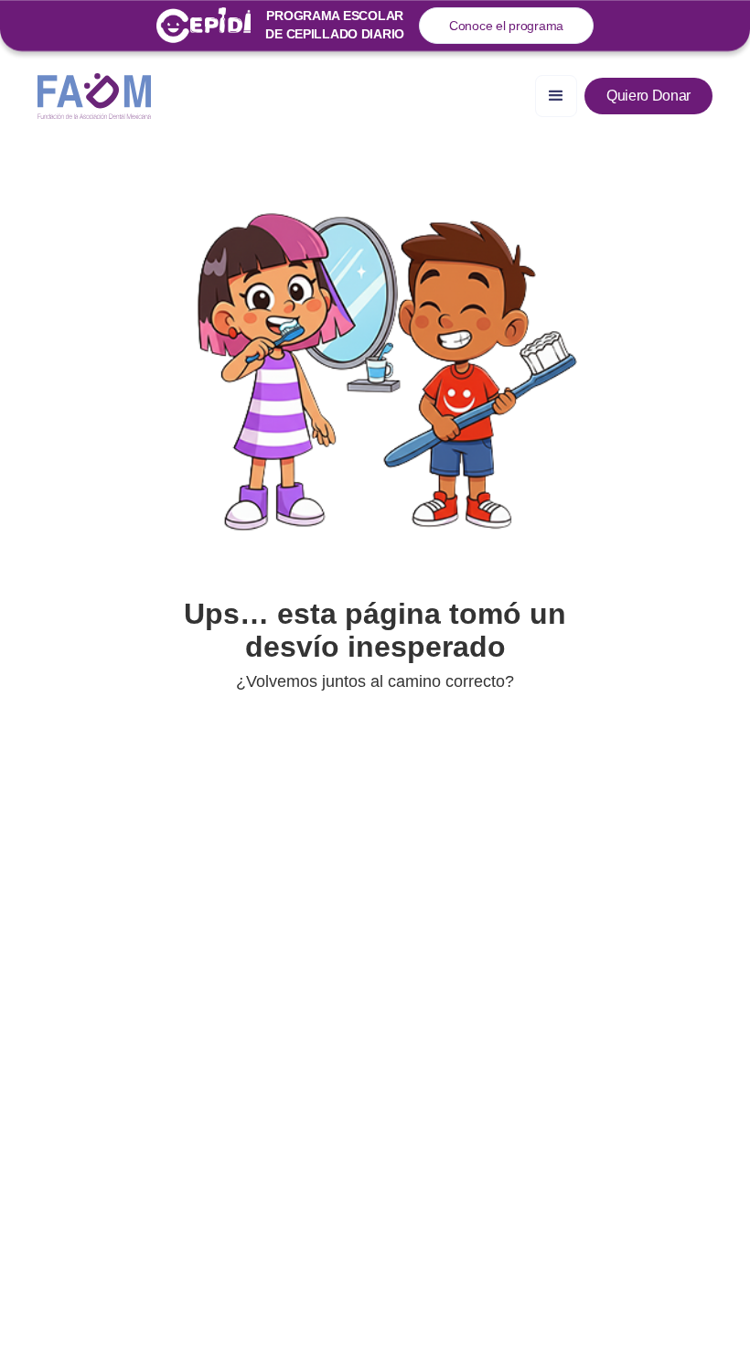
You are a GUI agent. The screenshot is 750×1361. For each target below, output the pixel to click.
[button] (556, 96)
